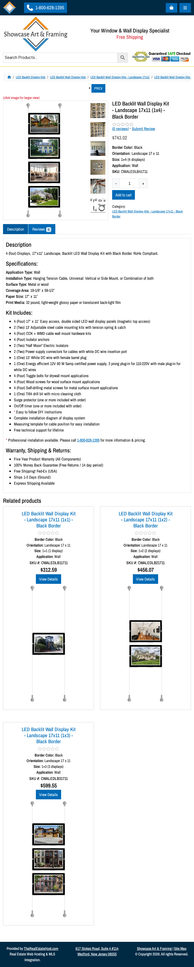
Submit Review (143, 128)
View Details (48, 579)
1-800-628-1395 (49, 7)
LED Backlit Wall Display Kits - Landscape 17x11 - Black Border (147, 213)
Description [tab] (15, 229)
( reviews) (120, 128)
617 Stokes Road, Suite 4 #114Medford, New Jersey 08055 (97, 951)
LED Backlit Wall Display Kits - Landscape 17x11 (120, 77)
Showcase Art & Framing (154, 948)
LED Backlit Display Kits (30, 77)
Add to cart (123, 195)
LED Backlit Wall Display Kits (68, 77)
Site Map (180, 948)
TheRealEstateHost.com (41, 948)
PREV (98, 88)
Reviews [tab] (40, 229)
